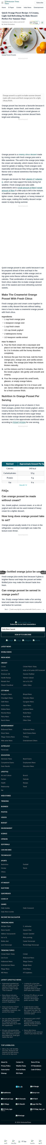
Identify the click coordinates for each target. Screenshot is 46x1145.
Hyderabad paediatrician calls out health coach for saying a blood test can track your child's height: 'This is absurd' (10, 995)
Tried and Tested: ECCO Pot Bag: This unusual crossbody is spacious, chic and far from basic (11, 1017)
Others (3, 880)
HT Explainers (27, 980)
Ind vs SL (4, 945)
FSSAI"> (19, 422)
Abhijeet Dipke (6, 934)
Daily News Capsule (8, 635)
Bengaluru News (6, 702)
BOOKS (3, 885)
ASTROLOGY (5, 754)
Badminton (4, 872)
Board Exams (27, 767)
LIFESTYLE (4, 780)
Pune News (26, 724)
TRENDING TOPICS (7, 958)
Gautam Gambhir (28, 942)
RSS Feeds (19, 1081)
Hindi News (27, 977)
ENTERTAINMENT (7, 734)
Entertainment (38, 7)
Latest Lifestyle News (11, 988)
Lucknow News (28, 717)
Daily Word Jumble (7, 920)
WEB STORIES (6, 804)
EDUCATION (5, 763)
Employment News (29, 770)
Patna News (5, 724)
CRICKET (4, 671)
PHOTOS (4, 820)
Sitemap (4, 1081)
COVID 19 (4, 907)
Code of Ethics (36, 1077)
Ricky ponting (27, 945)
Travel (25, 794)
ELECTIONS (5, 896)
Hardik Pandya (6, 686)
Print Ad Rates (21, 1077)
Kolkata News (5, 717)
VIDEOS (4, 825)
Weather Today (21, 1074)
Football (25, 872)
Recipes (25, 791)
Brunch (25, 783)
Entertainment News (8, 973)
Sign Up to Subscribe (23, 641)
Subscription (5, 1077)
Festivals (26, 787)
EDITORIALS (5, 852)
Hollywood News (28, 737)
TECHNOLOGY (6, 863)
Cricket (18, 7)
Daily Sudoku (5, 916)
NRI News (4, 980)
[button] (2, 2)
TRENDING (5, 809)
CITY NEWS (5, 698)
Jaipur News (27, 713)
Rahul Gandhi (5, 938)
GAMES (3, 912)
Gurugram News (28, 710)
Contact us (19, 1070)
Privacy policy (5, 1074)
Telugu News (5, 977)
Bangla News (27, 973)
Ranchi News (5, 728)
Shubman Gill (5, 682)
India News (27, 7)
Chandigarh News (7, 706)
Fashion (3, 787)
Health (7, 609)
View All (21, 485)
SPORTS (4, 869)
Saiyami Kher (27, 938)
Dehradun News (28, 706)
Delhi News (5, 710)
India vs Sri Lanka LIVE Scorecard (34, 678)
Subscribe (39, 3)
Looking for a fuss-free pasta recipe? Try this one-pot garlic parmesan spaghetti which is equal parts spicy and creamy (33, 995)
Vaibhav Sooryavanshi (8, 942)
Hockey (3, 876)
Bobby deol (5, 949)
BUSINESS (4, 814)
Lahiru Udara (27, 693)
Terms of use (35, 1070)
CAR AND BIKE (6, 858)
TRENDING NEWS (7, 930)
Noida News (27, 721)
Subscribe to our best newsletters (23, 630)
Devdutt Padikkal (28, 682)
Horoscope (4, 758)
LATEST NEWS (6, 654)
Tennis (25, 876)
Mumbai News (6, 721)
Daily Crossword (28, 916)
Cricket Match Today (30, 674)
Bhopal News (27, 702)
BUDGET (4, 831)
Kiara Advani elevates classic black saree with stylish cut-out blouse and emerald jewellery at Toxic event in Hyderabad (11, 1006)
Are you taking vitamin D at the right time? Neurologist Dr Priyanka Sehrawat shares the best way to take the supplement (11, 1030)
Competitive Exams (7, 770)
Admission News (6, 767)
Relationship (5, 794)
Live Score (4, 678)
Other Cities (27, 728)
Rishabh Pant (5, 689)
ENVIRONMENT (6, 836)
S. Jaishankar (27, 934)
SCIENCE (4, 841)
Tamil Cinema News (29, 741)
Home (4, 7)
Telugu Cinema (28, 969)
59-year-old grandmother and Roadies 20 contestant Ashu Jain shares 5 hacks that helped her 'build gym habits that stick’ (11, 1041)
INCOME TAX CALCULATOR (10, 925)
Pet (2, 798)
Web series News (6, 748)
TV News (26, 745)
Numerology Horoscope (31, 953)
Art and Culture (6, 783)
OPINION (4, 847)
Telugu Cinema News (8, 745)
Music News (5, 741)
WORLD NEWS (6, 660)
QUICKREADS (6, 901)
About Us (4, 1070)
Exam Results (5, 774)
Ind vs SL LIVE (27, 689)
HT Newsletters (36, 1074)
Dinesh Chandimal (7, 693)
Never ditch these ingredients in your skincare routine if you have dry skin (33, 1039)
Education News (28, 774)
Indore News (5, 713)
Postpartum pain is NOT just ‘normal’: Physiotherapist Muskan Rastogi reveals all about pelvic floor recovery (32, 1030)
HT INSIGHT (5, 891)
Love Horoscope (6, 953)
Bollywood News (6, 737)
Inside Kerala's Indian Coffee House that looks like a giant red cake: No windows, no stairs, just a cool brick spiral (32, 1018)
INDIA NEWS (5, 665)
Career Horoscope (29, 949)
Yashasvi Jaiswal (28, 686)
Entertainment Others (30, 748)
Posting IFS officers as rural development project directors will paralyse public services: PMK (33, 1005)
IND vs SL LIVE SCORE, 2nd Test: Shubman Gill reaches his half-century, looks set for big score (10, 1059)
